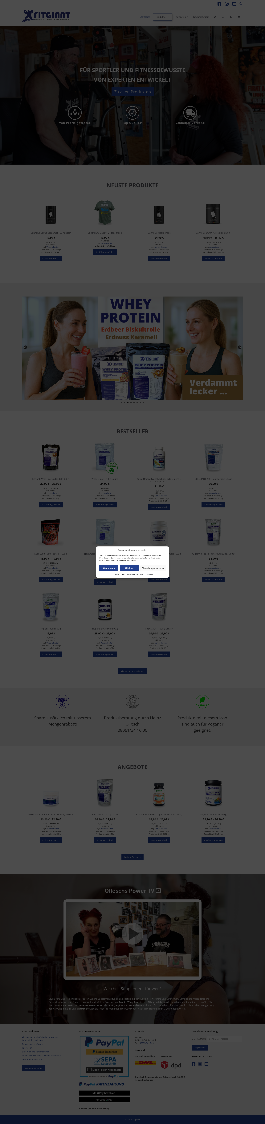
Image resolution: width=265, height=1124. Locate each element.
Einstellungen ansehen (153, 568)
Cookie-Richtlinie (118, 574)
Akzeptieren (109, 568)
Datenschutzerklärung (134, 574)
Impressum (149, 574)
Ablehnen (129, 568)
